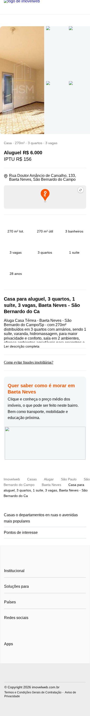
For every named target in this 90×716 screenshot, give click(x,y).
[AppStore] (19, 657)
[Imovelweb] (45, 560)
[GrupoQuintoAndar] (45, 673)
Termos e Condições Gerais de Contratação (32, 692)
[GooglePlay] (52, 657)
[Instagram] (16, 629)
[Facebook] (8, 629)
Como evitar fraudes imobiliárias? (28, 362)
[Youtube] (24, 629)
